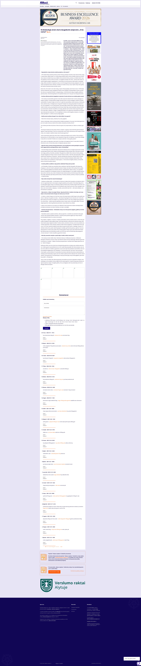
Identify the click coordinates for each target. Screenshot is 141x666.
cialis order (57, 485)
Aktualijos (42, 6)
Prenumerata (82, 3)
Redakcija (88, 3)
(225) (49, 32)
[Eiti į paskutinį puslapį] (61, 546)
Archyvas (73, 611)
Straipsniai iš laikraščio (75, 607)
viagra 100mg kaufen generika (64, 400)
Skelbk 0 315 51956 (96, 3)
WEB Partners (98, 663)
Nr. (82, 37)
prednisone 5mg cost (59, 379)
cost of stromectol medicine (59, 464)
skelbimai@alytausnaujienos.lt (61, 557)
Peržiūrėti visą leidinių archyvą (77, 571)
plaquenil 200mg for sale (54, 421)
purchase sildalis (51, 432)
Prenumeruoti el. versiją (54, 571)
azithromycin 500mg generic (58, 540)
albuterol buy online (66, 345)
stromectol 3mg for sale (58, 390)
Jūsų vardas (46, 303)
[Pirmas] (44, 2)
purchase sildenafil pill (62, 411)
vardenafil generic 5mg (56, 453)
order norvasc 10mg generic (54, 368)
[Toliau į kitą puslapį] (60, 546)
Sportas (58, 6)
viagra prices (45, 508)
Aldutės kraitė (53, 6)
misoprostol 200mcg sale (56, 529)
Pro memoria (65, 6)
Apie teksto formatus (47, 316)
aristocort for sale (58, 335)
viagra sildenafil (57, 474)
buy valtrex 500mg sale (60, 443)
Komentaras (46, 307)
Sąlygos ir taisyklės (59, 663)
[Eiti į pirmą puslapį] (45, 546)
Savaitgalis (47, 6)
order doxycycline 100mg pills (64, 518)
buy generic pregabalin (58, 358)
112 (61, 6)
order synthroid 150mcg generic (59, 496)
